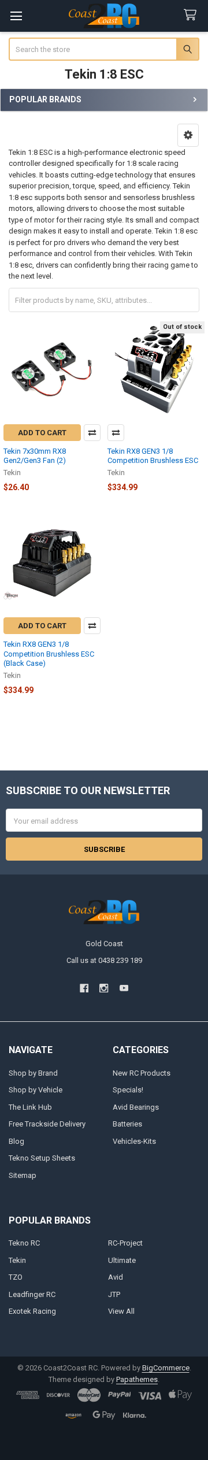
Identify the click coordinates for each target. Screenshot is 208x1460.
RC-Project (125, 1243)
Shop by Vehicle (35, 1089)
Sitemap (22, 1175)
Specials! (128, 1089)
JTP (114, 1294)
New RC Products (141, 1073)
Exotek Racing (32, 1311)
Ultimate (122, 1260)
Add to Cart (42, 432)
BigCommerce (166, 1367)
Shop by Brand (33, 1073)
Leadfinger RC (32, 1294)
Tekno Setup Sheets (42, 1158)
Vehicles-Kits (134, 1141)
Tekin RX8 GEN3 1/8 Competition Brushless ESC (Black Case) (48, 654)
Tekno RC (24, 1243)
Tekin (17, 1260)
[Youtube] (124, 988)
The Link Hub (30, 1107)
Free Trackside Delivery (47, 1124)
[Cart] (192, 15)
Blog (16, 1141)
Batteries (127, 1124)
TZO (16, 1277)
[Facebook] (84, 988)
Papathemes (137, 1379)
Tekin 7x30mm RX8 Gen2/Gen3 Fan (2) (34, 456)
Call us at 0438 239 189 (104, 960)
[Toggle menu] (16, 16)
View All (121, 1311)
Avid (115, 1277)
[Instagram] (103, 988)
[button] (188, 135)
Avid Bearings (136, 1107)
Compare (92, 432)
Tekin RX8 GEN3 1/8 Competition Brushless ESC (152, 456)
